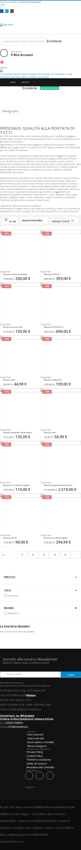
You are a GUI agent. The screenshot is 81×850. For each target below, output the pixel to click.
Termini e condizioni (39, 759)
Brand (13, 82)
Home (3, 82)
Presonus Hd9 (49, 432)
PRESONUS (14, 613)
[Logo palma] (40, 27)
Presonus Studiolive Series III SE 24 (58, 485)
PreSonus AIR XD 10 (52, 274)
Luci (52, 74)
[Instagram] (12, 11)
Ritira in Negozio (37, 746)
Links (2, 4)
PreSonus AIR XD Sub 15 (53, 327)
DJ (56, 74)
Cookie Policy (35, 756)
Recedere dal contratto (40, 767)
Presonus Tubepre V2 (53, 380)
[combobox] (23, 41)
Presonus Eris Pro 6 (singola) (55, 538)
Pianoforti (33, 74)
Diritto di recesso (37, 763)
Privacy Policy (35, 752)
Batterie (16, 74)
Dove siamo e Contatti (40, 742)
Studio (41, 74)
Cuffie (69, 74)
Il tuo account (35, 734)
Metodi (24, 76)
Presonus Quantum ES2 (13, 327)
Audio (47, 74)
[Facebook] (2, 11)
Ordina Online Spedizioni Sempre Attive (26, 719)
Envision (19, 841)
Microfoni (62, 74)
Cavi (39, 76)
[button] (36, 275)
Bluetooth (13, 595)
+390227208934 (14, 722)
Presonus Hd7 (9, 380)
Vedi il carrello (35, 738)
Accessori (45, 76)
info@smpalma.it (17, 726)
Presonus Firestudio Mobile (15, 274)
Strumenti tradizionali (10, 76)
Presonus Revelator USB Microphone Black (18, 432)
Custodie (32, 76)
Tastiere (24, 74)
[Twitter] (7, 11)
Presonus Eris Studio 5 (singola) (16, 485)
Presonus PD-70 (9, 538)
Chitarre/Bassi (6, 74)
